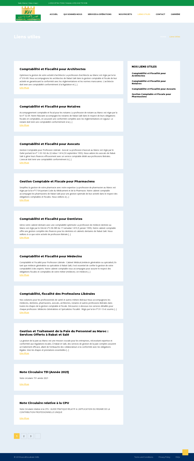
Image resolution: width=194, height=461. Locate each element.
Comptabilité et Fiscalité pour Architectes (53, 69)
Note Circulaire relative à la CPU (44, 403)
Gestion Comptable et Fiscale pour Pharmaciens (57, 181)
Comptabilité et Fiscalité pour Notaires (50, 106)
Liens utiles (144, 14)
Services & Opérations (99, 14)
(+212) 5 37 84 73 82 (56, 3)
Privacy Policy (164, 457)
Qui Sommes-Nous (72, 14)
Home (163, 37)
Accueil (54, 14)
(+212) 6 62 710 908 (79, 3)
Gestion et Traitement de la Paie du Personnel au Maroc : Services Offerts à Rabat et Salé (64, 333)
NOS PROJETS (125, 14)
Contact (160, 14)
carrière (175, 14)
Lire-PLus (24, 88)
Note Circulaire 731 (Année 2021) (44, 372)
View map (33, 3)
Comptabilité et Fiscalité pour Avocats (50, 144)
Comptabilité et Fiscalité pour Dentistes (51, 219)
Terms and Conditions (143, 457)
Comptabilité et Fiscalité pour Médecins (51, 256)
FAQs (178, 457)
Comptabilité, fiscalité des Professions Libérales (57, 293)
